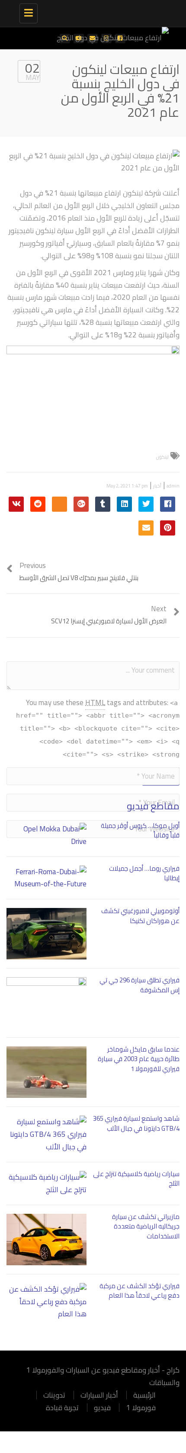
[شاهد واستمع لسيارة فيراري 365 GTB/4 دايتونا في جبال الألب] (46, 1134)
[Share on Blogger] (59, 504)
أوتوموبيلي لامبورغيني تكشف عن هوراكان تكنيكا (140, 916)
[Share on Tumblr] (102, 504)
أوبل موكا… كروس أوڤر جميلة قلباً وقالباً (140, 830)
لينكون (162, 456)
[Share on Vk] (16, 504)
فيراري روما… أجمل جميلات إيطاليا (144, 873)
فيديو (102, 1408)
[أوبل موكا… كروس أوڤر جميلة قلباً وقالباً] (46, 835)
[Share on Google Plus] (81, 504)
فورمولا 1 (141, 1408)
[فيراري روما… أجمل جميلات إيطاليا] (46, 878)
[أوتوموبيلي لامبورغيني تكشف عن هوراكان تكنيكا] (46, 933)
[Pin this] (167, 528)
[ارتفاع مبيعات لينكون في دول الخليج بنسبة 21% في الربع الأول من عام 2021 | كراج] (104, 11)
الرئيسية (144, 1395)
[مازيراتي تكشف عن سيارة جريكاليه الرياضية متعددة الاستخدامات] (46, 1239)
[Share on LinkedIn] (124, 504)
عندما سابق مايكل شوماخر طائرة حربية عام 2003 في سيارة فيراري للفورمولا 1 (139, 1059)
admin (173, 485)
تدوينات (54, 1395)
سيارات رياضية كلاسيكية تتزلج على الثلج (136, 1179)
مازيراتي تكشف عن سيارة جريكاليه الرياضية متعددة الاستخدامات (146, 1226)
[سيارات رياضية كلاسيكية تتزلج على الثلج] (46, 1183)
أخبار (157, 485)
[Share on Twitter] (146, 504)
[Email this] (146, 528)
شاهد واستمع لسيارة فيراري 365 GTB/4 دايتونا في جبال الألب (136, 1123)
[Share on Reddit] (37, 504)
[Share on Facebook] (167, 504)
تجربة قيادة (62, 1408)
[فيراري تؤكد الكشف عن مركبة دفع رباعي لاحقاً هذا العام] (46, 1302)
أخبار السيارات (99, 1395)
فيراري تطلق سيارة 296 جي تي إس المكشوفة (139, 985)
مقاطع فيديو (153, 806)
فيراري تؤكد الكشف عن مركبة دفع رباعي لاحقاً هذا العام (139, 1291)
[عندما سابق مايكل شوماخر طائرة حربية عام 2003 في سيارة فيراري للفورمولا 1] (46, 1072)
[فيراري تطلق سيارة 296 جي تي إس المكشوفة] (46, 1002)
